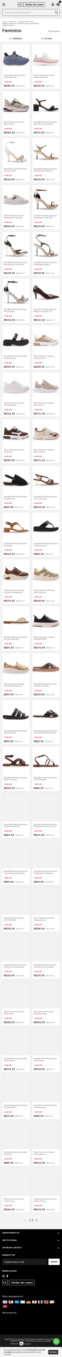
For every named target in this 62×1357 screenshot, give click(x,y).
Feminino (12, 22)
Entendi (53, 1352)
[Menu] (4, 4)
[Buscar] (56, 12)
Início (4, 22)
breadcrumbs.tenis (26, 22)
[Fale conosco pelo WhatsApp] (56, 1341)
